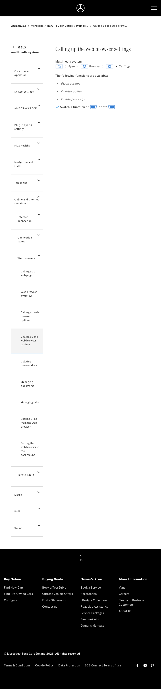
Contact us (49, 606)
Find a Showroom (54, 600)
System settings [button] (24, 92)
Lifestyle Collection (93, 600)
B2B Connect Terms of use (103, 665)
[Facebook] (137, 665)
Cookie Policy (44, 665)
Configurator (13, 600)
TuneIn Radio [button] (25, 475)
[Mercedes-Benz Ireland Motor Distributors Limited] (81, 8)
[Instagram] (152, 665)
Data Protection (69, 665)
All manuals (18, 26)
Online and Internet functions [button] (26, 201)
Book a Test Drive (54, 587)
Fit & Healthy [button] (22, 145)
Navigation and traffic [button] (23, 164)
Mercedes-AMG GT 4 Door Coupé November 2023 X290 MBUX (60, 26)
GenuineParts (89, 619)
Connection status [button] (24, 239)
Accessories (88, 594)
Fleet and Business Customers (131, 602)
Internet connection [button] (24, 219)
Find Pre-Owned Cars (18, 594)
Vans (122, 587)
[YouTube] (145, 665)
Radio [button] (17, 511)
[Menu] (154, 8)
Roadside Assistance (94, 606)
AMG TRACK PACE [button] (25, 108)
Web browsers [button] (26, 258)
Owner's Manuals (92, 625)
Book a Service (90, 587)
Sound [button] (18, 528)
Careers (124, 594)
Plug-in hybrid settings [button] (23, 127)
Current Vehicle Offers (57, 594)
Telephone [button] (20, 183)
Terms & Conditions (17, 665)
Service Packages (92, 613)
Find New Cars (14, 587)
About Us (125, 611)
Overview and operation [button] (22, 73)
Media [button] (18, 495)
